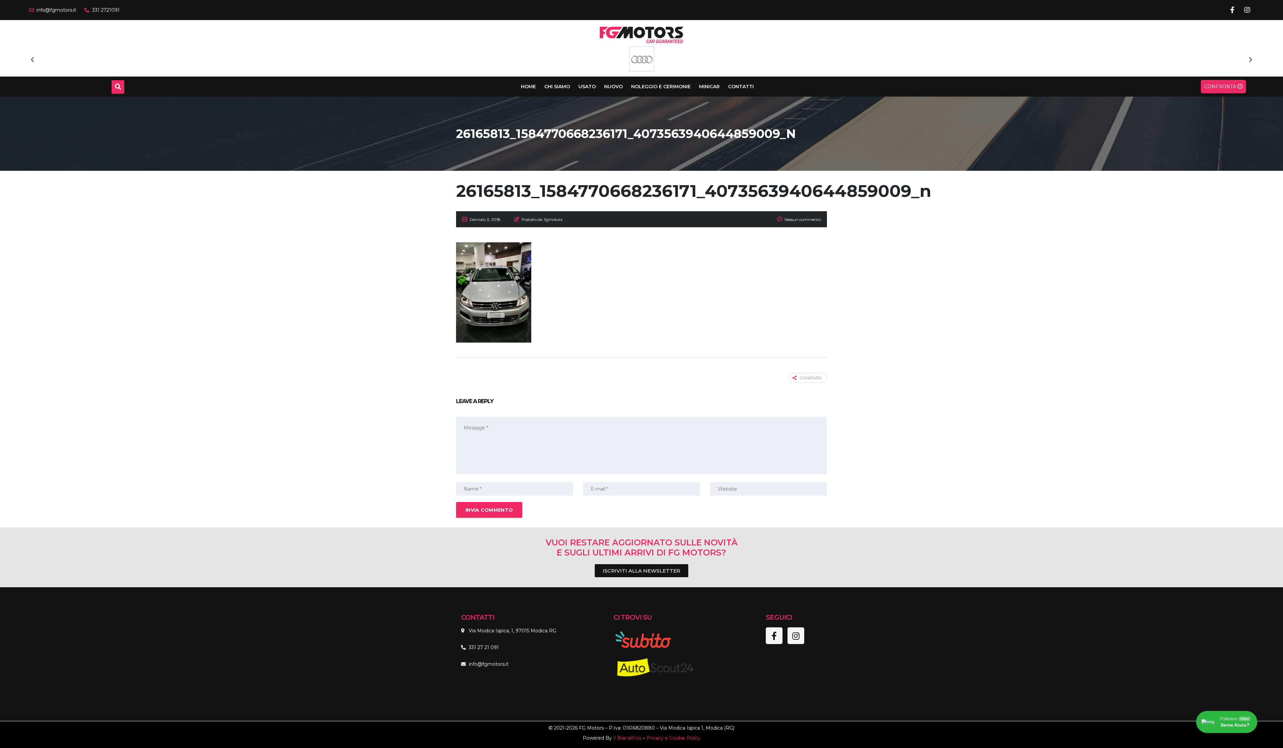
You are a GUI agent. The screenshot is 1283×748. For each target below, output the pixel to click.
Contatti (741, 87)
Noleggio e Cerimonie (661, 87)
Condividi (811, 377)
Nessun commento (803, 219)
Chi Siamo (557, 87)
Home (528, 87)
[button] (32, 59)
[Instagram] (1247, 10)
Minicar (709, 87)
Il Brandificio (627, 738)
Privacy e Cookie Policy (674, 738)
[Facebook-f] (1232, 10)
